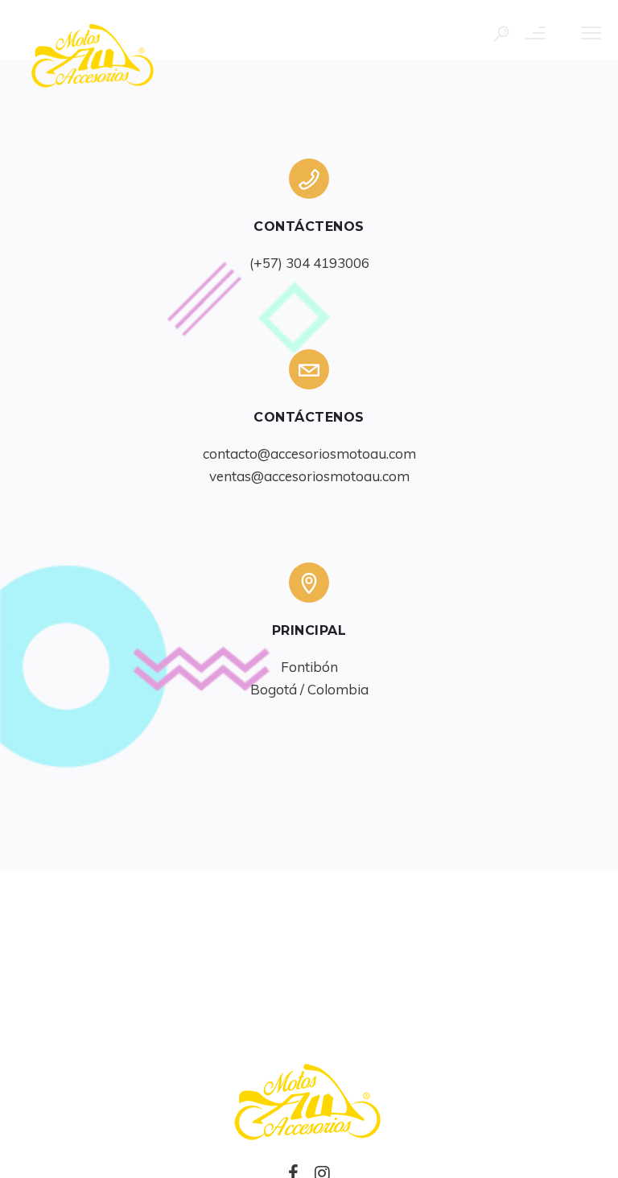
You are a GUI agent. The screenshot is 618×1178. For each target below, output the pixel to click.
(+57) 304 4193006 (309, 262)
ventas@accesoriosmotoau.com (309, 475)
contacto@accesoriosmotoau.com (309, 453)
